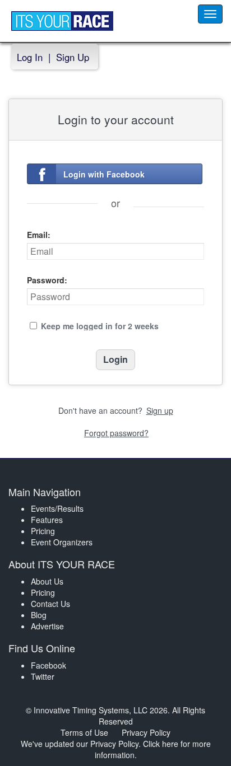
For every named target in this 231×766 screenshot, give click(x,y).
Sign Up (72, 57)
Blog (39, 614)
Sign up (159, 410)
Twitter (42, 676)
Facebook (48, 665)
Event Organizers (62, 542)
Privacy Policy (146, 732)
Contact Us (50, 603)
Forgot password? (116, 432)
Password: (47, 280)
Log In (30, 57)
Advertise (47, 626)
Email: (38, 234)
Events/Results (57, 508)
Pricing (43, 530)
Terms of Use (84, 732)
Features (47, 519)
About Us (47, 581)
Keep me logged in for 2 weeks (100, 325)
